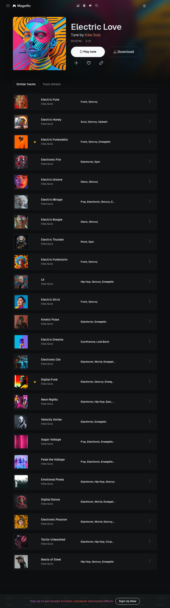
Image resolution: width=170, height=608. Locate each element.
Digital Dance (50, 499)
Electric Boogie (51, 219)
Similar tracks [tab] (26, 84)
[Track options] (150, 102)
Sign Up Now (127, 601)
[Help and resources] (144, 6)
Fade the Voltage (53, 459)
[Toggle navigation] (8, 5)
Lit (42, 279)
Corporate (112, 541)
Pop (83, 201)
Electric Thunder (52, 239)
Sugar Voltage (51, 439)
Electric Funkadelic (54, 139)
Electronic (87, 162)
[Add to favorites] (88, 63)
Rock (84, 241)
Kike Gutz (93, 34)
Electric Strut (50, 299)
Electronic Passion (54, 519)
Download (125, 52)
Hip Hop (86, 281)
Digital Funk (49, 379)
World (98, 361)
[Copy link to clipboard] (101, 63)
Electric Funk (50, 99)
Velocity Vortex (51, 419)
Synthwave (88, 341)
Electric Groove (51, 179)
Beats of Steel (51, 559)
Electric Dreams (52, 339)
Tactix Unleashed (53, 539)
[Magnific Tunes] (22, 6)
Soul (84, 122)
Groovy (93, 102)
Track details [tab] (52, 84)
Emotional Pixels (52, 479)
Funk (84, 102)
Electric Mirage (51, 199)
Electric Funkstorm (54, 259)
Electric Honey (51, 119)
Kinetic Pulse (50, 319)
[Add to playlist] (76, 63)
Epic (97, 162)
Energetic (104, 142)
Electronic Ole (51, 359)
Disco (84, 182)
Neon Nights (49, 399)
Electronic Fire (51, 159)
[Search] (97, 6)
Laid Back (102, 341)
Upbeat (102, 122)
